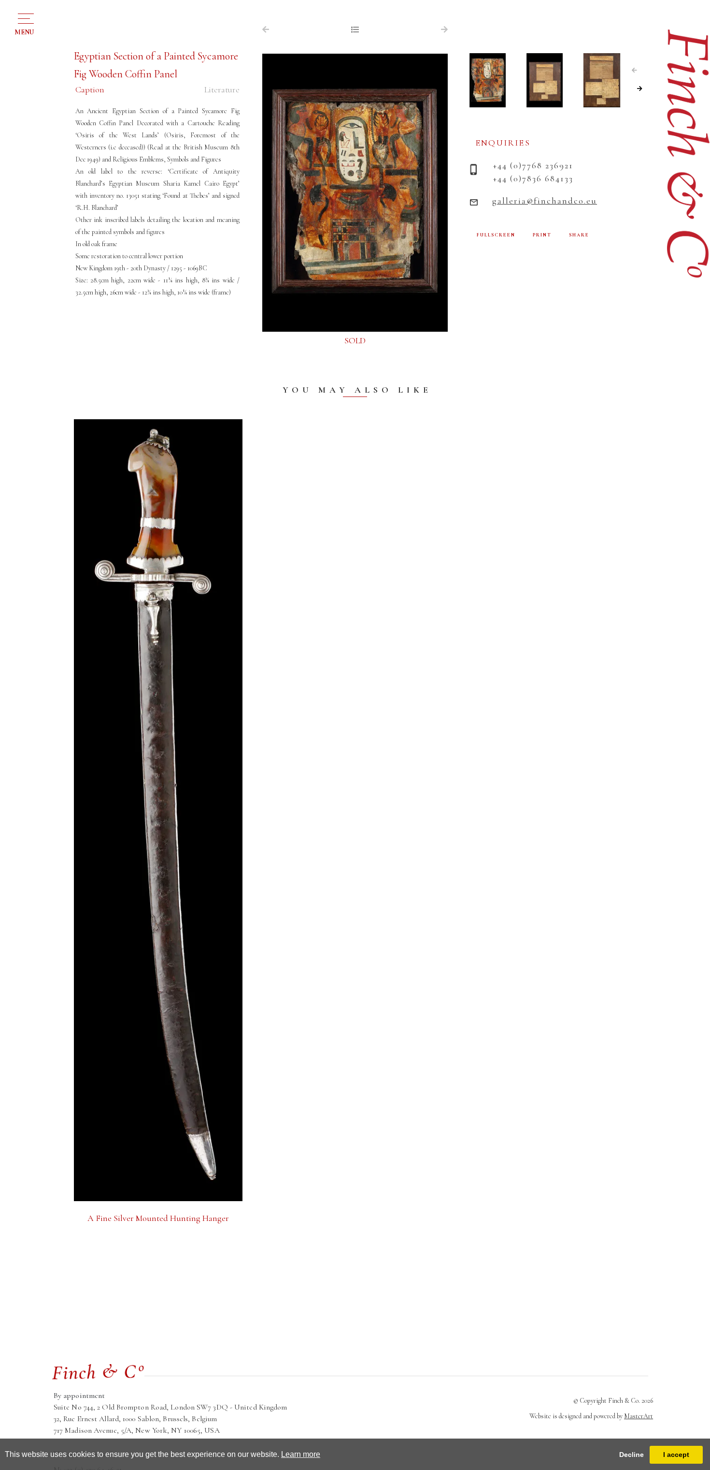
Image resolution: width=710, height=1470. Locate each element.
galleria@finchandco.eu (544, 200)
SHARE (579, 235)
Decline (631, 1454)
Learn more (300, 1454)
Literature (222, 89)
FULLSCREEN (496, 235)
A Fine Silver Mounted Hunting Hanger (158, 1218)
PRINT (542, 235)
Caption (89, 89)
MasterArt (638, 1416)
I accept (676, 1454)
